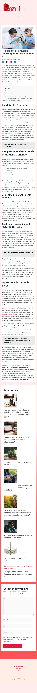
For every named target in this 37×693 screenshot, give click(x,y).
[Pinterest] (11, 62)
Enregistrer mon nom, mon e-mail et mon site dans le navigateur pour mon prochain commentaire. (17, 639)
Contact (18, 668)
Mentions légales (18, 666)
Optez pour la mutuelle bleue (12, 100)
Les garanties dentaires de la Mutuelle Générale (16, 95)
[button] (18, 16)
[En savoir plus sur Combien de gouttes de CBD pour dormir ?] (10, 453)
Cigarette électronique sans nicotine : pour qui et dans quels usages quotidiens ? (18, 487)
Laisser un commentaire (13, 59)
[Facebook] (3, 62)
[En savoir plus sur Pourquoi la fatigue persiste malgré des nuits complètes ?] (10, 526)
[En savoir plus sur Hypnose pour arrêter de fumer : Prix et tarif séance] (10, 549)
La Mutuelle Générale (9, 93)
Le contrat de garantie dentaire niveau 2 (16, 96)
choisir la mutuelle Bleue (9, 314)
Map (18, 670)
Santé (3, 59)
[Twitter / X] (7, 62)
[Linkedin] (15, 62)
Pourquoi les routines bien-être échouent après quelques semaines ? (18, 574)
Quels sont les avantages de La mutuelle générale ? (19, 98)
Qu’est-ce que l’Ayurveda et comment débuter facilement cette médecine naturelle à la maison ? (17, 512)
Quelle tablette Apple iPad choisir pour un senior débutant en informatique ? (17, 439)
